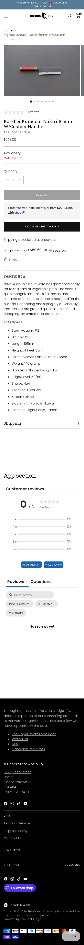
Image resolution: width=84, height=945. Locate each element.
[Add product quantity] (19, 180)
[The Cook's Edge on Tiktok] (19, 804)
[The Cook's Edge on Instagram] (12, 804)
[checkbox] (16, 613)
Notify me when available (42, 226)
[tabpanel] (42, 631)
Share (13, 260)
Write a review (53, 564)
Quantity (11, 171)
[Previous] (6, 4)
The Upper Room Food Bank (34, 734)
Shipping (11, 239)
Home (8, 30)
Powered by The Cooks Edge (22, 919)
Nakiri (28, 383)
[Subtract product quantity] (7, 180)
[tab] (42, 582)
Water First (20, 739)
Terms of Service (17, 823)
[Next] (77, 4)
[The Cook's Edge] (42, 16)
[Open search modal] (69, 15)
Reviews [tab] (17, 581)
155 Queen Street (17, 772)
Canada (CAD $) (19, 905)
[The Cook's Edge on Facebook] (6, 804)
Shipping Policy (16, 831)
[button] (42, 250)
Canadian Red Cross (28, 749)
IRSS (15, 744)
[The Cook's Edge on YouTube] (25, 804)
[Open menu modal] (6, 15)
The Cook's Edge (17, 132)
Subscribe (73, 865)
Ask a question (31, 564)
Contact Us (13, 838)
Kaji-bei (28, 396)
